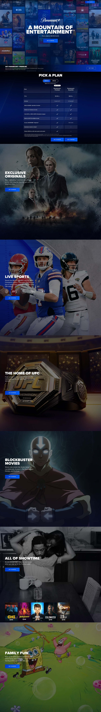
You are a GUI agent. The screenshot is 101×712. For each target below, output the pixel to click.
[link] (90, 2)
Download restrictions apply (67, 135)
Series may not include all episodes (33, 136)
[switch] (50, 80)
